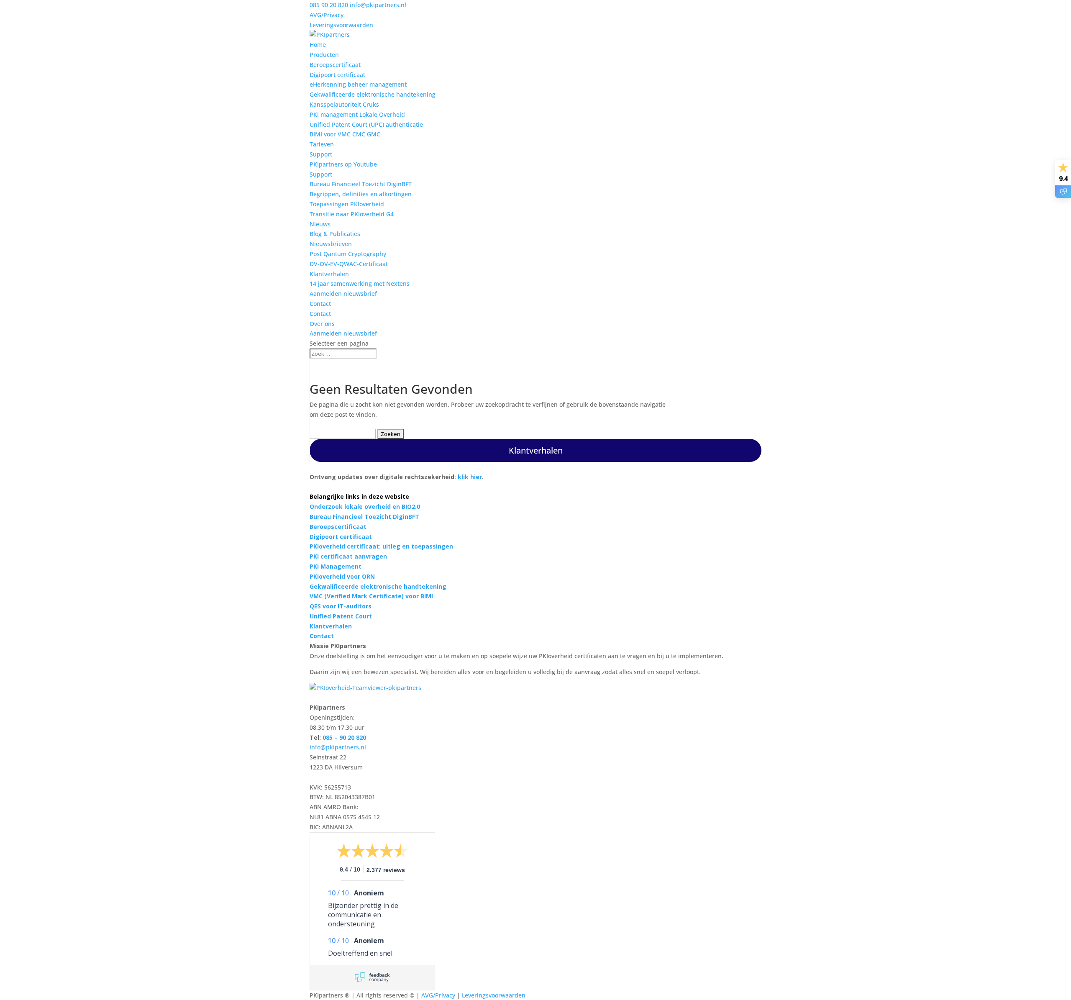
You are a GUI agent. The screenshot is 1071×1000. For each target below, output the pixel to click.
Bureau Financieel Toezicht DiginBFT (361, 184)
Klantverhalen (329, 274)
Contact (320, 304)
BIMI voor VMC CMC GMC (345, 134)
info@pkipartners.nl (338, 747)
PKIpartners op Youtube (343, 164)
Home (318, 45)
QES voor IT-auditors (341, 606)
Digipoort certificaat (337, 75)
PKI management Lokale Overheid (357, 114)
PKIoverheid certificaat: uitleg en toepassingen (381, 546)
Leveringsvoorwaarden (341, 25)
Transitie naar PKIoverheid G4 (352, 214)
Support (321, 154)
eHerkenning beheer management (358, 84)
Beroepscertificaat (335, 65)
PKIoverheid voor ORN (342, 576)
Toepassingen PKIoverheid (347, 204)
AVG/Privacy (326, 15)
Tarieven (322, 144)
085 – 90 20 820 (344, 737)
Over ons (322, 324)
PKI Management (335, 566)
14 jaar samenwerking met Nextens (360, 283)
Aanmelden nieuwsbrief (343, 293)
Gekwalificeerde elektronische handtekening (373, 94)
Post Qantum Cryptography (348, 254)
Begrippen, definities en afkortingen (361, 194)
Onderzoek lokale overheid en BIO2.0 (365, 506)
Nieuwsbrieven (331, 244)
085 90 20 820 (329, 5)
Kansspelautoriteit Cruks (344, 104)
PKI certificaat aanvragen (348, 556)
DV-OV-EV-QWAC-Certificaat (349, 264)
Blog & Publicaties (335, 234)
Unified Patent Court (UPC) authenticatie (366, 124)
